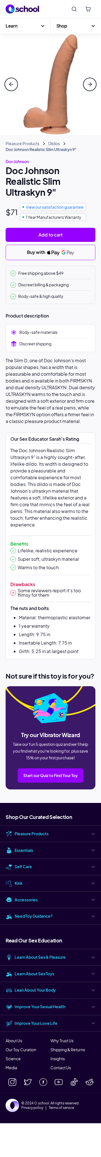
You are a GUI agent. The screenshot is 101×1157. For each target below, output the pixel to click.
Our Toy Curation (21, 1049)
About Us (14, 1040)
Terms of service (61, 1107)
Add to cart (50, 235)
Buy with (36, 252)
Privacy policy (32, 1107)
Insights (57, 1058)
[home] (22, 8)
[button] (25, 26)
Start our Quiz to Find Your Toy (50, 775)
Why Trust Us (62, 1040)
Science (13, 1058)
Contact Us (60, 1067)
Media (11, 1067)
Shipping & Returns (67, 1049)
